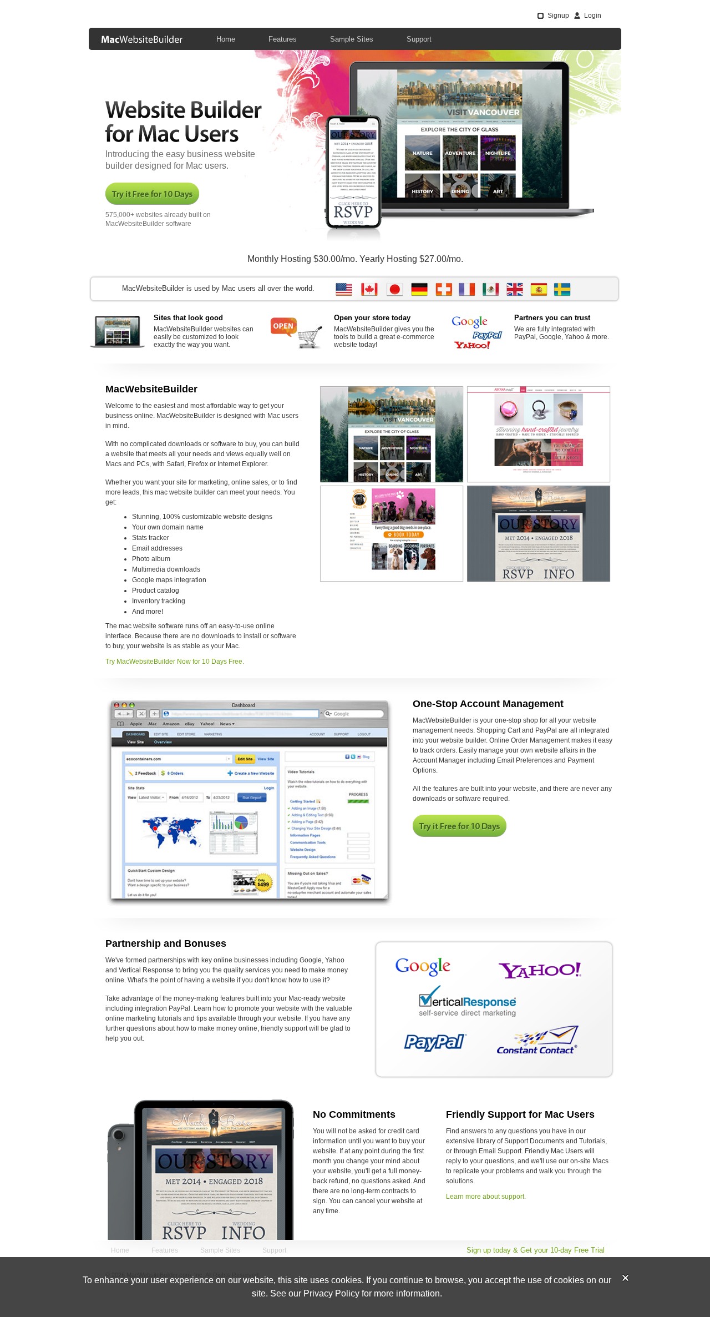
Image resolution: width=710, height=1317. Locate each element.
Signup (558, 15)
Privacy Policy (331, 1293)
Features (282, 39)
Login (592, 15)
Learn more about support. (486, 1196)
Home (225, 39)
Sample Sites (351, 39)
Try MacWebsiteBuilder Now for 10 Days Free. (174, 661)
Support (419, 39)
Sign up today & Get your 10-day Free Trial (535, 1250)
